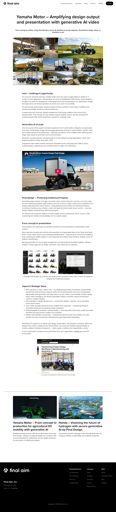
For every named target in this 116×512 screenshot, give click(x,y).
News (86, 3)
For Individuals (74, 476)
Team (88, 472)
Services (72, 479)
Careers (93, 3)
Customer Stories (107, 476)
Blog (103, 479)
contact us (78, 331)
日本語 (100, 3)
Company (78, 3)
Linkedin (104, 483)
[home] (11, 3)
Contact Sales (73, 483)
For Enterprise (73, 472)
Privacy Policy (91, 486)
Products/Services (66, 3)
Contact (109, 3)
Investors (90, 476)
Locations (90, 479)
